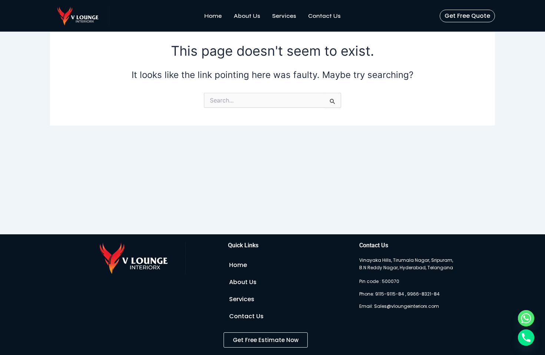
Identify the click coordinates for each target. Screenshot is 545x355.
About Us (247, 15)
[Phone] (526, 337)
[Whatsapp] (526, 318)
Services (284, 15)
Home (213, 15)
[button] (467, 16)
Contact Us (324, 15)
